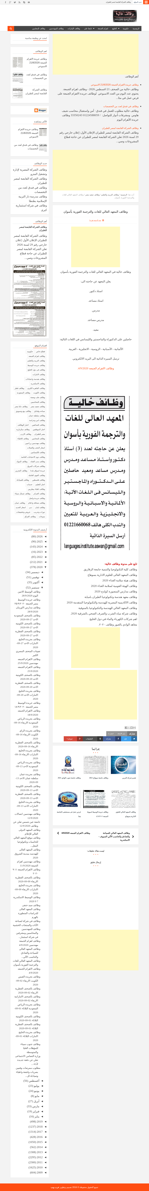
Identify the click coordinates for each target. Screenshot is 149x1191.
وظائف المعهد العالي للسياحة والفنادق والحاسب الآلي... (29, 953)
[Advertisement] (96, 54)
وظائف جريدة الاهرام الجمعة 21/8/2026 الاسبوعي (114, 2)
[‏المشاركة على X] (128, 727)
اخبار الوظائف (23, 425)
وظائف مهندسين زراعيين (35, 443)
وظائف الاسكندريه (38, 383)
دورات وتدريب (39, 512)
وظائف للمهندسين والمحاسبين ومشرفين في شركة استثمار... (28, 933)
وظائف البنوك (21, 461)
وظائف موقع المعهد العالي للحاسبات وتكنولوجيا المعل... (27, 841)
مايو (36, 1096)
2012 (39, 1157)
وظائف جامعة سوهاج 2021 (98, 778)
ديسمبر (34, 572)
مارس (35, 1106)
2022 (39, 556)
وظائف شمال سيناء (22, 494)
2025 (39, 541)
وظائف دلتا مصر (21, 406)
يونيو (36, 1090)
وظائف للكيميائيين (38, 452)
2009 (39, 1172)
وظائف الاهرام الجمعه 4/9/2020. (95, 368)
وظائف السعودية (23, 393)
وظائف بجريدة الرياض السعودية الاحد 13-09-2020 (28, 766)
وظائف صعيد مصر (38, 406)
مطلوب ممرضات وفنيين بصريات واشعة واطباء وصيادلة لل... (28, 1072)
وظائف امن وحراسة (37, 420)
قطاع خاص (40, 351)
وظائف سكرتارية (23, 429)
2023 (39, 551)
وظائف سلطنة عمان (37, 416)
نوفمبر (35, 577)
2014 (39, 1147)
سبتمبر (35, 587)
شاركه (108, 739)
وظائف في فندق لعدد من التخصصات (121, 106)
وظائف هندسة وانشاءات (35, 379)
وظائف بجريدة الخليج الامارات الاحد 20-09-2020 (28, 695)
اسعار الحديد (21, 507)
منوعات (42, 516)
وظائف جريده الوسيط (36, 365)
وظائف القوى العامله (37, 475)
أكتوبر (35, 582)
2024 (39, 546)
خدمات (29, 484)
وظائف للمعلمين (38, 28)
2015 (39, 1142)
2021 (39, 561)
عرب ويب (55, 1187)
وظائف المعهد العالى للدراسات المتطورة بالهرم (29, 913)
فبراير (35, 1111)
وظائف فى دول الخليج (36, 370)
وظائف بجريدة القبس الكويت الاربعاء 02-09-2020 (28, 980)
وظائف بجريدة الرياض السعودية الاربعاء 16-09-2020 (27, 722)
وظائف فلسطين (38, 480)
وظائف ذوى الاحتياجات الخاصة (33, 457)
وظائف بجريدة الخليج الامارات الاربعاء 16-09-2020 (27, 754)
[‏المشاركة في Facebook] (126, 727)
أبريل (36, 1101)
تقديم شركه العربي (129, 778)
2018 (39, 1126)
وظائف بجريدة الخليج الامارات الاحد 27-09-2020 (28, 643)
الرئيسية (136, 28)
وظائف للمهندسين (56, 28)
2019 (39, 1121)
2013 (39, 1152)
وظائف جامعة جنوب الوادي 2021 (69, 778)
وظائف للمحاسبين (38, 402)
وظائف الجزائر (39, 494)
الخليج (114, 28)
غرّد (125, 739)
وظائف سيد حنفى (31, 905)
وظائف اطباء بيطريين (36, 489)
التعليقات (93, 739)
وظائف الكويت (39, 393)
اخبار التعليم (40, 484)
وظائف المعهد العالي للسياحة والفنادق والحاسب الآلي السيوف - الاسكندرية (114, 836)
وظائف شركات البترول (36, 466)
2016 (39, 1136)
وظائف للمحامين (38, 438)
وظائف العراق (30, 516)
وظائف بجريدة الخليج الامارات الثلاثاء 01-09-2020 (27, 1036)
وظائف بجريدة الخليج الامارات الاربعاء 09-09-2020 (27, 889)
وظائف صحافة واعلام (36, 503)
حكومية (126, 28)
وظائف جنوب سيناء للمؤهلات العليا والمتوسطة (30, 1048)
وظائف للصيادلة (23, 480)
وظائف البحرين (21, 471)
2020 (39, 567)
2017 (39, 1131)
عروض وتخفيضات (23, 512)
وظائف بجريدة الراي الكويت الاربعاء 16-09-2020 (28, 734)
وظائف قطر (19, 388)
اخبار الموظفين (39, 429)
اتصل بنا (110, 733)
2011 (39, 1162)
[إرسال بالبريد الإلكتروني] (134, 727)
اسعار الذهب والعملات (36, 448)
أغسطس (33, 1080)
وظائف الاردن (25, 434)
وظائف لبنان (40, 507)
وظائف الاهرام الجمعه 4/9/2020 (75, 833)
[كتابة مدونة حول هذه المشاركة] (131, 727)
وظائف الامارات (39, 374)
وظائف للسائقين (38, 425)
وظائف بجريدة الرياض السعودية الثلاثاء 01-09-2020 (27, 1008)
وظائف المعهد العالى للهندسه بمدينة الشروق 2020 (27, 853)
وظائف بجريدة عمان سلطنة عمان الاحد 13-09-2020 (27, 778)
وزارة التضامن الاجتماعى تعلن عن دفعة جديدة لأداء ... (27, 1060)
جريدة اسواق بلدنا (37, 471)
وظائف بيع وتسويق (23, 411)
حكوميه (30, 351)
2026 (39, 536)
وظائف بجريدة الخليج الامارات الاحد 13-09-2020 (28, 806)
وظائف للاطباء (23, 438)
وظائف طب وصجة (37, 397)
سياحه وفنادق (39, 411)
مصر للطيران (39, 434)
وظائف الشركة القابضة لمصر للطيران (120, 128)
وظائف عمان (20, 503)
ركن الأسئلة (121, 733)
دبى (30, 507)
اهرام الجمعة (103, 28)
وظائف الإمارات (74, 28)
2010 (39, 1167)
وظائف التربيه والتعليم (36, 361)
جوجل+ (70, 739)
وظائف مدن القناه (38, 461)
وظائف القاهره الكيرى (36, 388)
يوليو (36, 1085)
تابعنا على (88, 28)
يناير (36, 1116)
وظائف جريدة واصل (37, 498)
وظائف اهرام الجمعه (37, 356)
